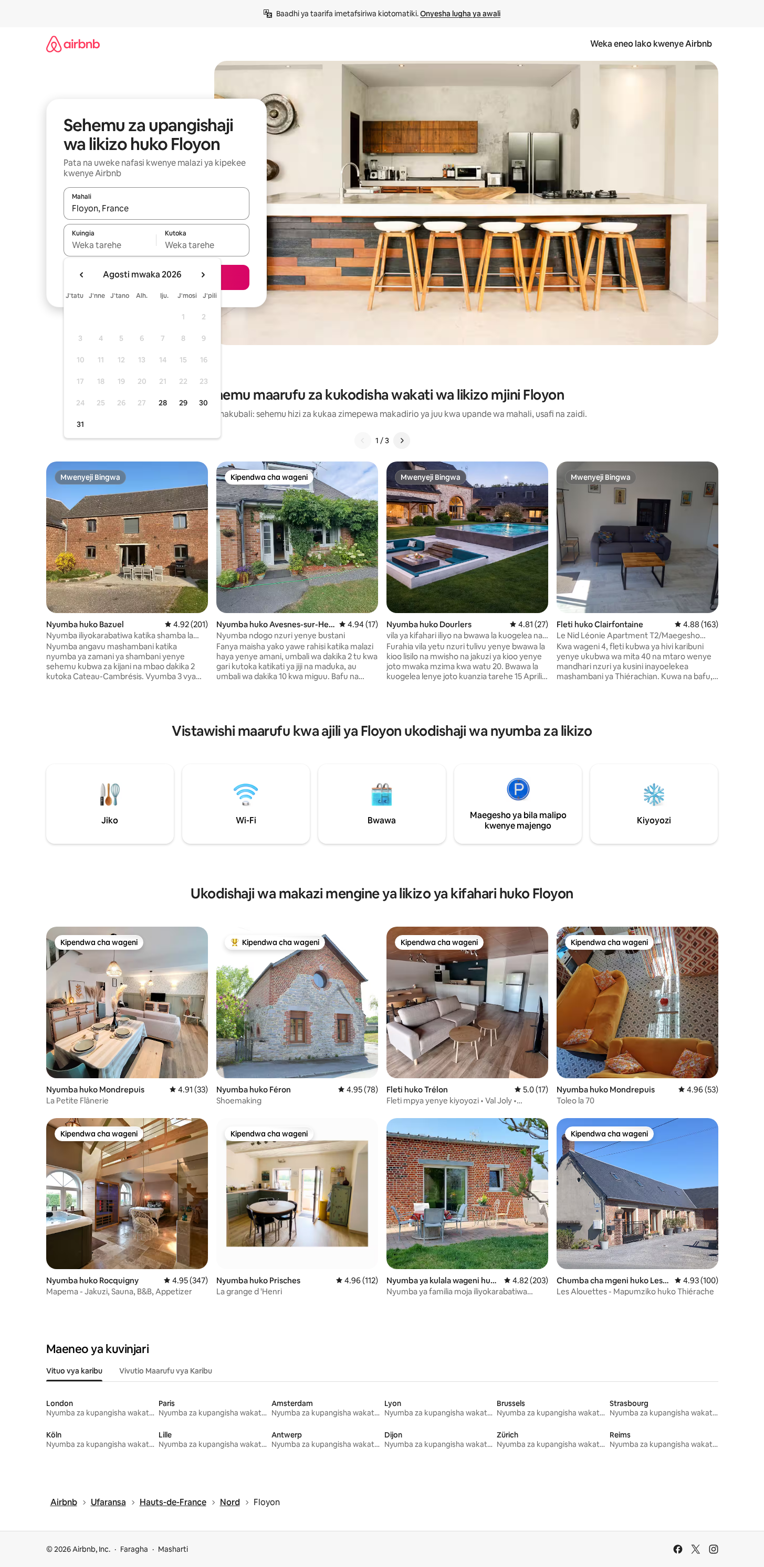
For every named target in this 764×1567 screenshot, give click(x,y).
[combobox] (156, 208)
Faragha (134, 1549)
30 (203, 402)
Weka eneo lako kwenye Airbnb (651, 43)
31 (80, 424)
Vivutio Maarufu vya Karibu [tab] (165, 1371)
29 (183, 402)
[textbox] (110, 245)
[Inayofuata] (401, 440)
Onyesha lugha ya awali (460, 13)
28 (163, 402)
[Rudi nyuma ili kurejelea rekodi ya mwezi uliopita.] (82, 275)
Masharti (173, 1549)
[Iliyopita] (362, 440)
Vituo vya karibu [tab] (74, 1371)
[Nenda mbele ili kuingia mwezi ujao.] (203, 275)
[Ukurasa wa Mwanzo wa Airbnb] (73, 43)
